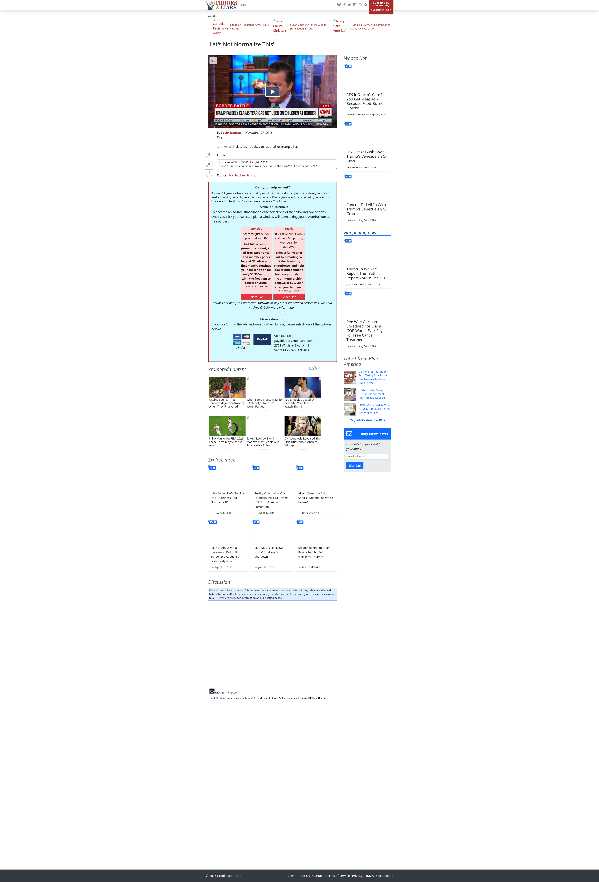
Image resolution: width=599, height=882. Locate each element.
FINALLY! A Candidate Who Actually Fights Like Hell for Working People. (374, 408)
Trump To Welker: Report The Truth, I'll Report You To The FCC (366, 273)
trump (251, 175)
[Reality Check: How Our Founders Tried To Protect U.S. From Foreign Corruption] (272, 477)
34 (347, 240)
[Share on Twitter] (209, 164)
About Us (303, 876)
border (233, 175)
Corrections (384, 876)
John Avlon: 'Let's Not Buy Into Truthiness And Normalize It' (228, 497)
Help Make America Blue (367, 420)
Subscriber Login (381, 9)
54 (347, 176)
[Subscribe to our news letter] (360, 4)
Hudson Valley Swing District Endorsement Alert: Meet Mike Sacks (372, 393)
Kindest (241, 347)
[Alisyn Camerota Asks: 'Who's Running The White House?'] (316, 477)
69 (254, 522)
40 (211, 467)
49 (347, 293)
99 (298, 522)
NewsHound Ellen (355, 114)
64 (347, 123)
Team (290, 876)
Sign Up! (355, 465)
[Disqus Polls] (272, 644)
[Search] (365, 4)
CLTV (242, 5)
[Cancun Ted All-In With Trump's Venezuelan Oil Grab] (367, 187)
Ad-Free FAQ (257, 307)
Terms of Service (227, 598)
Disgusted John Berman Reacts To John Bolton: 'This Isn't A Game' (314, 552)
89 (298, 467)
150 (212, 522)
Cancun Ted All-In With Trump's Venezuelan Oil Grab (367, 209)
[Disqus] (272, 726)
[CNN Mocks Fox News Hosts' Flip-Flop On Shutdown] (272, 531)
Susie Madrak (231, 132)
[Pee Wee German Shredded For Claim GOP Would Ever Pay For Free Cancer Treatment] (367, 304)
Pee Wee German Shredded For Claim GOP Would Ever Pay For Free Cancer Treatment (364, 330)
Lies (243, 175)
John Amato (352, 284)
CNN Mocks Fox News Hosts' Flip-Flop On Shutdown (268, 552)
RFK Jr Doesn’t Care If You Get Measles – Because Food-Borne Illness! (365, 101)
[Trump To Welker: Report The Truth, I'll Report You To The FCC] (367, 251)
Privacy (357, 876)
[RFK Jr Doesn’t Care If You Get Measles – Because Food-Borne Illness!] (367, 77)
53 (254, 467)
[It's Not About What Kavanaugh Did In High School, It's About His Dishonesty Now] (228, 531)
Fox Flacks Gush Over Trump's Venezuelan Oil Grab (367, 156)
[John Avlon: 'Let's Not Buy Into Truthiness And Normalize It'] (228, 477)
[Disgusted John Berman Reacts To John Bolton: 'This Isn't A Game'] (316, 531)
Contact (318, 876)
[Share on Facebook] (209, 155)
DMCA (369, 876)
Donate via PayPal (262, 339)
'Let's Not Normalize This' (241, 44)
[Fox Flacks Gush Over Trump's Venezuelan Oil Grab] (367, 134)
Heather (350, 167)
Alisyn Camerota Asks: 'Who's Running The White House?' (315, 497)
